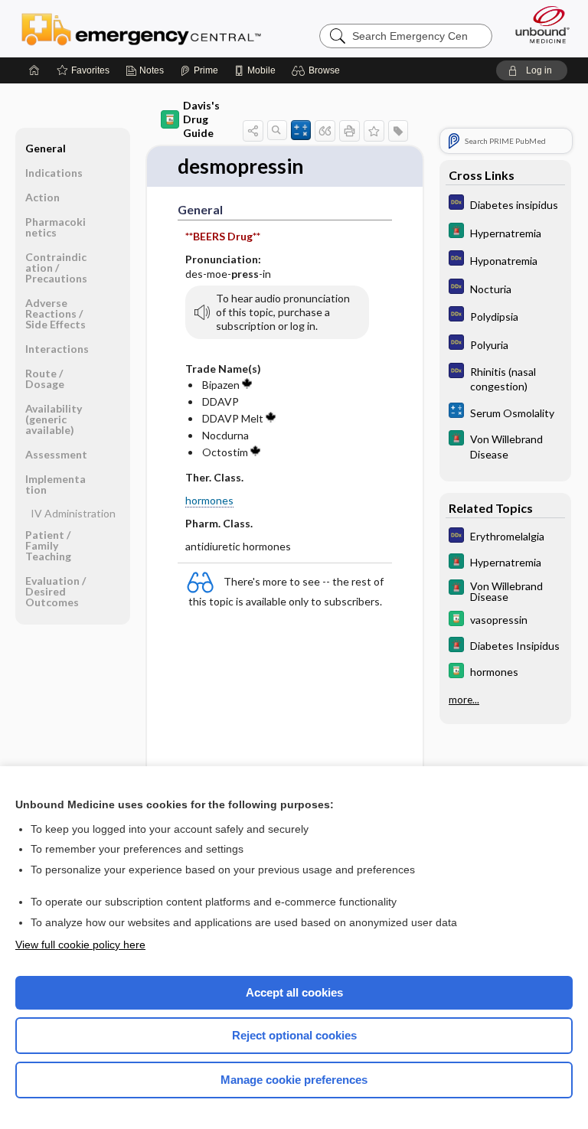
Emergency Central (141, 28)
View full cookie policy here (80, 944)
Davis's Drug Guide (201, 119)
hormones (209, 500)
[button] (318, 70)
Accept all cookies (294, 992)
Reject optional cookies (294, 1035)
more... (464, 699)
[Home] (34, 70)
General (45, 148)
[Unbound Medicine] (537, 24)
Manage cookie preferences (294, 1079)
